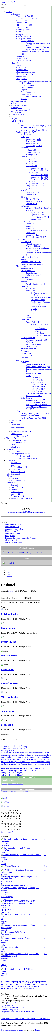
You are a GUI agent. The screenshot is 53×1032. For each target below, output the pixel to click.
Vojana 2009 (30, 233)
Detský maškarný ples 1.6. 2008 (33, 418)
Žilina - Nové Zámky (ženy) (38, 367)
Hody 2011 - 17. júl (39, 175)
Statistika (23, 1019)
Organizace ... (12, 460)
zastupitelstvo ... (22, 70)
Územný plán (27, 41)
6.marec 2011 (37, 382)
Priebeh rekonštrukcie (40, 332)
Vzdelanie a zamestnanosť (31, 96)
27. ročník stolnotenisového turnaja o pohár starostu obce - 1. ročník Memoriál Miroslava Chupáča (38, 405)
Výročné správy (23, 36)
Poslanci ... (21, 67)
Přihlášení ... (11, 476)
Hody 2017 (30, 159)
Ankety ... (15, 489)
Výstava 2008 (36, 219)
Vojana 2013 (31, 224)
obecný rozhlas (7, 1005)
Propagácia (25, 351)
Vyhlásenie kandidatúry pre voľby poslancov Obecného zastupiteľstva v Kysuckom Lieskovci (22, 769)
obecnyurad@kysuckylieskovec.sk (18, 512)
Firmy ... (15, 469)
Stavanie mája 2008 (33, 143)
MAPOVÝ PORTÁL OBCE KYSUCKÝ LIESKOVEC (23, 982)
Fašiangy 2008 (31, 154)
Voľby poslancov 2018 (12, 773)
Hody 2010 (31, 181)
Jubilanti (26, 242)
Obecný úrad (26, 511)
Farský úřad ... (16, 425)
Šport (19, 360)
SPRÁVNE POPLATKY (24, 989)
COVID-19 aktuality (25, 58)
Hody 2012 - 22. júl (39, 168)
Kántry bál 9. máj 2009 (30, 416)
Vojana (25, 221)
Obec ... (9, 12)
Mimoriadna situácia (24, 61)
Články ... (11, 438)
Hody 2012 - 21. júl (39, 170)
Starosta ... (20, 65)
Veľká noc (25, 206)
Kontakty (10, 750)
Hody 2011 (32, 172)
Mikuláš (25, 190)
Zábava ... (20, 411)
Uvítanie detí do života (30, 257)
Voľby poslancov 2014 (12, 775)
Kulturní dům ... (22, 76)
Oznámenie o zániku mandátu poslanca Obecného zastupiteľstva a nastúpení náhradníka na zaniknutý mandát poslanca (26, 756)
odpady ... (15, 447)
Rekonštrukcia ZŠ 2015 (40, 324)
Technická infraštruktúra (30, 87)
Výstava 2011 (37, 215)
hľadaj (27, 598)
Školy (25, 320)
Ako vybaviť (22, 436)
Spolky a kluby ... (19, 467)
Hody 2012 (31, 166)
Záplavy (26, 282)
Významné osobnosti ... (21, 431)
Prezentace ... (17, 496)
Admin (10, 591)
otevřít (14, 1003)
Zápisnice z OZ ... (24, 16)
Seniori (23, 259)
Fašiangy (25, 148)
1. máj (25, 137)
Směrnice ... (21, 34)
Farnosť (25, 286)
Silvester (24, 197)
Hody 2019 (31, 188)
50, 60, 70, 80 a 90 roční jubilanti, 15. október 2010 (39, 249)
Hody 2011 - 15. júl (39, 179)
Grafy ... (15, 494)
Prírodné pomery (27, 85)
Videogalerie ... (13, 474)
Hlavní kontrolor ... (24, 74)
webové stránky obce (9, 1009)
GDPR (40, 1019)
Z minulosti (31, 273)
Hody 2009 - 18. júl (35, 183)
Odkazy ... (16, 434)
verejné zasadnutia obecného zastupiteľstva (18, 1012)
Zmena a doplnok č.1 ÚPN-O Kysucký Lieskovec (37, 48)
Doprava (24, 90)
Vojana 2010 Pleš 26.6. (40, 230)
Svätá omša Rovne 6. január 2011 (39, 294)
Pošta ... (14, 116)
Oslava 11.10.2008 (33, 246)
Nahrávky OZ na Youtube (32, 18)
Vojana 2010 (32, 228)
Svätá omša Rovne (38, 300)
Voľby (14, 103)
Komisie (20, 443)
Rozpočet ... (22, 27)
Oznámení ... (17, 114)
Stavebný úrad (16, 108)
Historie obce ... (28, 271)
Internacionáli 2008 (33, 373)
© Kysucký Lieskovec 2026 (12, 1030)
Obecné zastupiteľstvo (14, 746)
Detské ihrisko (26, 353)
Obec (4, 2)
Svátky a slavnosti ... (26, 132)
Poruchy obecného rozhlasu (26, 458)
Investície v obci (28, 349)
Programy (15, 119)
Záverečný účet (23, 29)
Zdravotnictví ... (18, 472)
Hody (25, 157)
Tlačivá (19, 32)
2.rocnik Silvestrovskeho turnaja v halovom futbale (38, 394)
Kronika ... (15, 422)
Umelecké (25, 358)
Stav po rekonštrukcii (43, 335)
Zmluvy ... (21, 20)
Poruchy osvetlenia (23, 456)
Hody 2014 (30, 163)
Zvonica (30, 317)
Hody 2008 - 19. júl (35, 186)
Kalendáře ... (17, 487)
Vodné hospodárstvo (19, 105)
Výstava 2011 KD (42, 217)
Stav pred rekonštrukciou (41, 327)
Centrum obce (26, 355)
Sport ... (14, 465)
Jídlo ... (20, 123)
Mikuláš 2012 (32, 192)
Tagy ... (15, 485)
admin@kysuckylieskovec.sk (36, 512)
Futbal (25, 362)
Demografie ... (21, 79)
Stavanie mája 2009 (33, 141)
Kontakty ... (10, 449)
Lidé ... (20, 239)
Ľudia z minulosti (34, 275)
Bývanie (24, 99)
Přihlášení (10, 2)
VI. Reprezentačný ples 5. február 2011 (36, 413)
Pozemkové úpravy (24, 38)
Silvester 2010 (31, 204)
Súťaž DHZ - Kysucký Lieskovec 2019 (35, 345)
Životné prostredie (28, 92)
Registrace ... (16, 478)
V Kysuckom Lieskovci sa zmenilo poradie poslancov (26, 753)
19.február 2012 (38, 380)
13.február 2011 (38, 389)
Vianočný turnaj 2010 (35, 400)
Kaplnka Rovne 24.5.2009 (41, 297)
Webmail (46, 1019)
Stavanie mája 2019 (34, 146)
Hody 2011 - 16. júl (39, 177)
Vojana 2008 (32, 235)
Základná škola (33, 322)
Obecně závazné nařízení (25, 72)
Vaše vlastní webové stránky (22, 498)
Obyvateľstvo (26, 94)
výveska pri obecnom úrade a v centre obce (18, 1007)
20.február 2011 (38, 387)
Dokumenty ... (18, 14)
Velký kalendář (7, 832)
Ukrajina (20, 56)
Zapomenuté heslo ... (19, 480)
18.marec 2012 (38, 378)
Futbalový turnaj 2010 (34, 201)
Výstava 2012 (37, 213)
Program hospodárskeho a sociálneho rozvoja (33, 81)
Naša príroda (27, 268)
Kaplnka (31, 291)
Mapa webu (32, 1019)
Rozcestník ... (12, 483)
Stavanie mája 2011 (33, 139)
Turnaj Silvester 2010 (35, 364)
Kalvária (30, 288)
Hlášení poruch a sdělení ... (21, 454)
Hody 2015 (31, 161)
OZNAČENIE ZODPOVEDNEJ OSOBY (18, 984)
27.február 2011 (38, 384)
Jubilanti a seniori (33, 244)
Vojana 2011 (30, 226)
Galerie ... (17, 121)
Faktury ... (21, 23)
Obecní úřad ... (16, 63)
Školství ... (16, 463)
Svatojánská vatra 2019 (36, 237)
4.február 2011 (36, 391)
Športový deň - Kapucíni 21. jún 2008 (40, 303)
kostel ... (30, 315)
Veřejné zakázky (18, 101)
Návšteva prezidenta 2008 (32, 264)
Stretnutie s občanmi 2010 (31, 262)
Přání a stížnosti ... (18, 112)
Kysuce (14, 429)
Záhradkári (25, 277)
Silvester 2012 (32, 199)
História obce (26, 83)
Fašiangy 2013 (33, 152)
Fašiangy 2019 (33, 150)
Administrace (14, 1019)
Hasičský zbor (28, 338)
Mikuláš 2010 (32, 195)
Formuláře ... (17, 492)
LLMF (28, 376)
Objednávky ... (24, 25)
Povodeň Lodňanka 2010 (37, 284)
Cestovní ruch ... (17, 427)
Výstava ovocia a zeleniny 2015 (34, 130)
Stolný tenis (26, 398)
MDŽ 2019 (26, 134)
